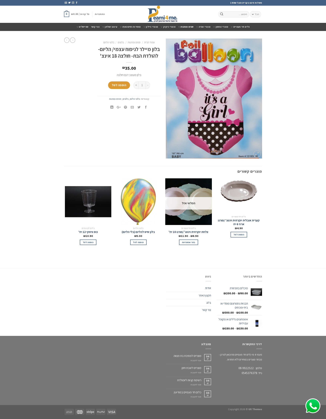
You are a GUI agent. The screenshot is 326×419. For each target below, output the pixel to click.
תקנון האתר (205, 295)
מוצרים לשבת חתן (191, 368)
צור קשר (95, 26)
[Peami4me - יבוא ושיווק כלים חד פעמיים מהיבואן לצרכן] (163, 14)
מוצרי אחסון (222, 26)
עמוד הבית (149, 42)
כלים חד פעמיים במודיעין (187, 392)
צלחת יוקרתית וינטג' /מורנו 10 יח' (188, 232)
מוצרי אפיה (204, 26)
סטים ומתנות (187, 26)
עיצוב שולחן (111, 26)
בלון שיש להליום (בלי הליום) (138, 232)
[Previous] (262, 223)
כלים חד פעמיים (241, 26)
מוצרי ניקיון (169, 26)
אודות (208, 288)
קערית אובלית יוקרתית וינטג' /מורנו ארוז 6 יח (239, 222)
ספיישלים (83, 26)
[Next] (65, 223)
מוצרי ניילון (152, 26)
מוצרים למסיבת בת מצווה (187, 356)
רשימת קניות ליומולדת (189, 380)
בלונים (121, 42)
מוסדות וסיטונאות (131, 26)
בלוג (208, 303)
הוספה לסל (119, 85)
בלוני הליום (108, 42)
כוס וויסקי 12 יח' (88, 232)
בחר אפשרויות (188, 242)
